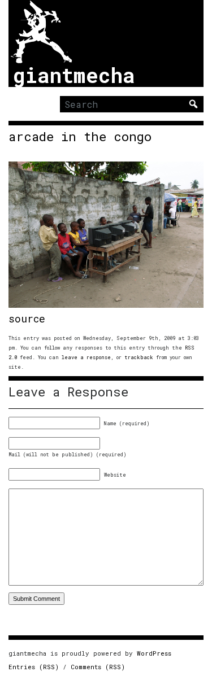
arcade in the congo (80, 137)
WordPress (154, 653)
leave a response (86, 357)
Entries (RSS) (33, 666)
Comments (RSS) (98, 666)
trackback (138, 357)
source (26, 318)
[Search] (193, 104)
